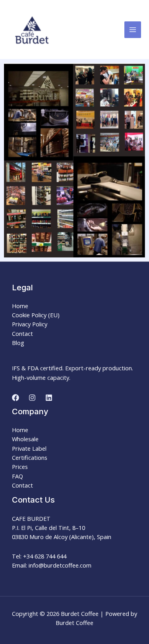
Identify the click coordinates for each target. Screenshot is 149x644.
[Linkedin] (48, 397)
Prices (20, 467)
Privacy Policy (29, 324)
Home (20, 306)
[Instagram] (32, 397)
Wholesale (25, 439)
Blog (18, 343)
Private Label (29, 448)
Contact (22, 333)
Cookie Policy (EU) (36, 315)
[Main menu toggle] (132, 29)
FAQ (17, 476)
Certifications (29, 457)
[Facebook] (15, 397)
